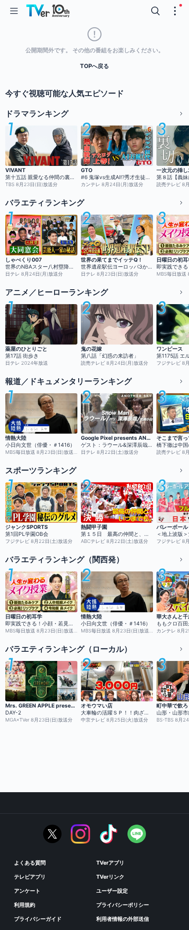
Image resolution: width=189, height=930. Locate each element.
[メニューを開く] (14, 11)
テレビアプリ (30, 876)
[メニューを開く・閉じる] (175, 11)
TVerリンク (110, 876)
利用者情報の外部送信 (122, 919)
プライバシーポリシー (122, 904)
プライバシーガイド (38, 919)
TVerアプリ (110, 862)
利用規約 (24, 904)
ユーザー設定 (112, 890)
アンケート (27, 890)
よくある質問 (30, 862)
